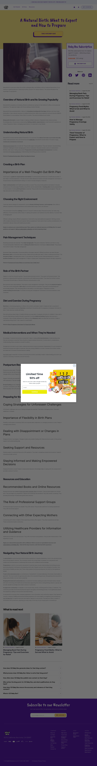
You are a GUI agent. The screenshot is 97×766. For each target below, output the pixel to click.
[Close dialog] (74, 365)
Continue (35, 392)
